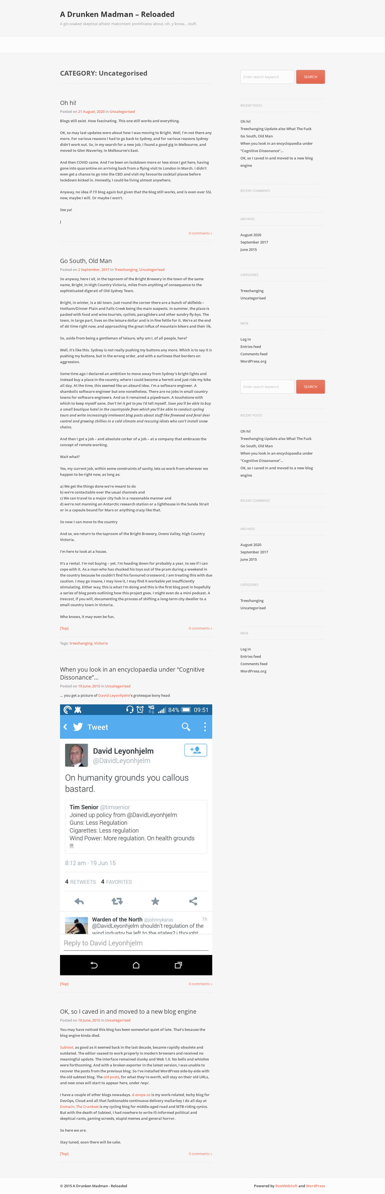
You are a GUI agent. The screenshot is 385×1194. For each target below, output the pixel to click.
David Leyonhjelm (114, 695)
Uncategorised (122, 111)
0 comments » (200, 233)
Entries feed (250, 346)
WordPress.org (253, 361)
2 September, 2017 (93, 269)
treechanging (81, 643)
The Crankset (87, 1106)
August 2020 (250, 234)
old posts (111, 1076)
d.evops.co (141, 1094)
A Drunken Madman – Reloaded (117, 14)
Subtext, (67, 1047)
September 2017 (254, 242)
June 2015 (248, 249)
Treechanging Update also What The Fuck (275, 128)
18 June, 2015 (89, 1020)
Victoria (101, 643)
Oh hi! (68, 103)
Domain (67, 1106)
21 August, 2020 (91, 111)
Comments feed (253, 353)
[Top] (64, 628)
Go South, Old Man (86, 261)
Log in (245, 339)
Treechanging (126, 269)
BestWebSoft (286, 1185)
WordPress (315, 1185)
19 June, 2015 (89, 686)
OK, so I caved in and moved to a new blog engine (128, 1011)
